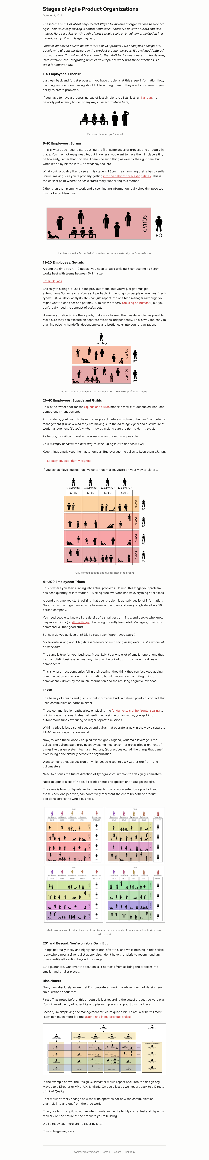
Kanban (146, 97)
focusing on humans (136, 303)
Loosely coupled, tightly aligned (69, 460)
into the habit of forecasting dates (127, 176)
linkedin (130, 1151)
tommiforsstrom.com (86, 1151)
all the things (80, 622)
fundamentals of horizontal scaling (136, 710)
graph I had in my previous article (107, 1016)
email (106, 1151)
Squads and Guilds (97, 407)
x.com (117, 1151)
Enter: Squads (52, 281)
